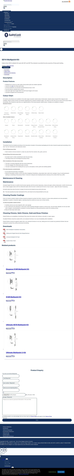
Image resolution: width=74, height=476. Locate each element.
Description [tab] (6, 69)
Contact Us (6, 30)
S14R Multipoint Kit (13, 297)
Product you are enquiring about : (10, 387)
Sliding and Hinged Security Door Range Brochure (17, 233)
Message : (7, 397)
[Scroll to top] (1, 450)
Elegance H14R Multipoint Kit (17, 269)
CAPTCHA (4, 417)
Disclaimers (5, 428)
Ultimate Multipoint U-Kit (16, 353)
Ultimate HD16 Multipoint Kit (17, 325)
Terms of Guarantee (7, 430)
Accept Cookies (61, 471)
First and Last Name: (9, 373)
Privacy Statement (7, 426)
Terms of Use (6, 433)
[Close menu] (0, 456)
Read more (8, 273)
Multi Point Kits (10, 65)
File (3, 392)
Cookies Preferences (52, 471)
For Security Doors (8, 467)
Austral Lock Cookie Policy (24, 474)
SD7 (13, 86)
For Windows (7, 18)
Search (5, 6)
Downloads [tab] (6, 74)
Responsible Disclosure (8, 436)
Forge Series (7, 15)
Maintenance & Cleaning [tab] (9, 72)
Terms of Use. (48, 416)
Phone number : (8, 383)
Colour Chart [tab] (7, 71)
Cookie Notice (6, 434)
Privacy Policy (34, 416)
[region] (37, 472)
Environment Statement (8, 431)
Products (4, 459)
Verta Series (7, 13)
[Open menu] (1, 49)
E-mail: (6, 378)
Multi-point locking (10, 23)
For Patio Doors (7, 20)
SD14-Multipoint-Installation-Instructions (15, 229)
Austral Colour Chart (11, 240)
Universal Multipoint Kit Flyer (13, 237)
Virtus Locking (7, 16)
